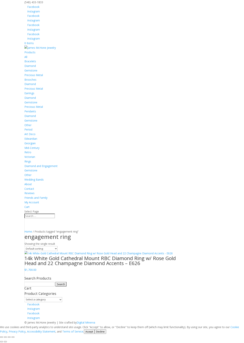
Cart (27, 207)
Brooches (30, 79)
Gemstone (30, 70)
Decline (100, 331)
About (28, 184)
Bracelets (30, 61)
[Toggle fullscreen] (5, 337)
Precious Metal (33, 75)
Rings (27, 161)
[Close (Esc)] (12, 337)
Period (28, 129)
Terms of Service (72, 331)
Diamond (30, 66)
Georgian (30, 143)
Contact (29, 189)
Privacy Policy (17, 331)
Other (27, 125)
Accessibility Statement (41, 331)
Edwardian (30, 138)
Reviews (29, 193)
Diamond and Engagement (41, 166)
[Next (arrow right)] (5, 341)
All (25, 57)
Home (28, 231)
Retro (27, 152)
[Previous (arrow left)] (1, 341)
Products (29, 52)
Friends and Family (35, 197)
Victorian (29, 157)
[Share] (9, 337)
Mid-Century (31, 148)
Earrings (29, 93)
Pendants (30, 111)
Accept (89, 331)
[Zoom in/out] (1, 337)
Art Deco (29, 134)
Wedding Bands (34, 179)
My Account (31, 202)
